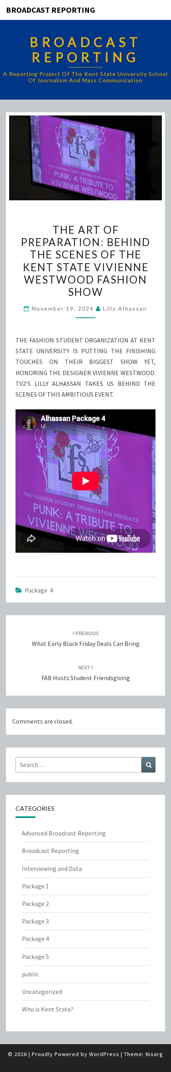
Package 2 (35, 904)
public (30, 974)
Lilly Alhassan (125, 308)
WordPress (104, 1054)
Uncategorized (42, 992)
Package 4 (39, 590)
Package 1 (35, 886)
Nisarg (154, 1054)
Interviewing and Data (52, 868)
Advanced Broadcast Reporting (64, 833)
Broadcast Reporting (50, 10)
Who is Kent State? (48, 1009)
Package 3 (35, 921)
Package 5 (35, 956)
